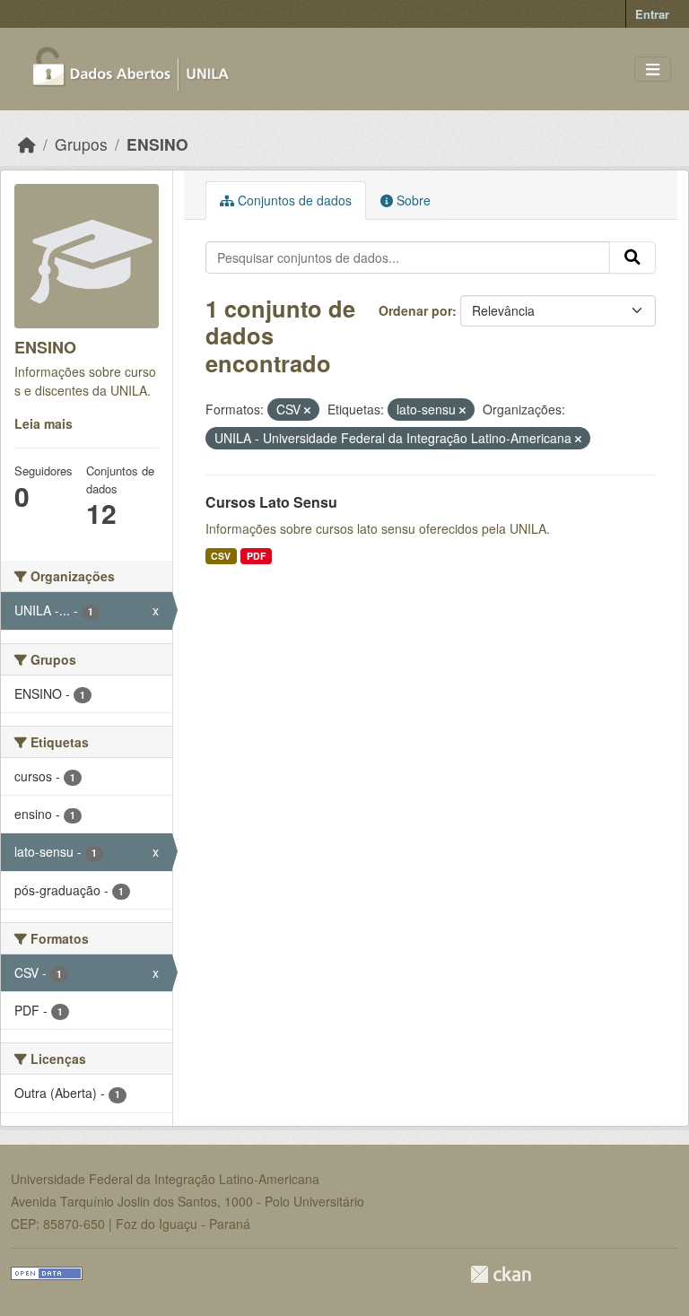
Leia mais (43, 423)
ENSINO (157, 144)
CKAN (500, 1274)
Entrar (652, 13)
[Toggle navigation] (652, 70)
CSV (221, 555)
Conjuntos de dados (293, 200)
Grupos (81, 144)
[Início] (27, 144)
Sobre (412, 200)
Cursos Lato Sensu (271, 502)
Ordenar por (415, 310)
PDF (256, 555)
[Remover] (307, 410)
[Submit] (632, 257)
